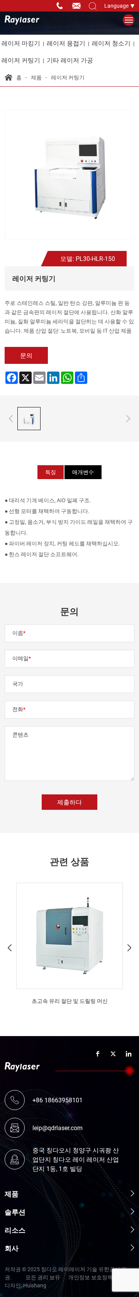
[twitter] (113, 1053)
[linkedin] (128, 1053)
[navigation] (129, 20)
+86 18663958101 (61, 6)
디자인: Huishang (25, 1285)
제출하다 (69, 802)
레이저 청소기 (111, 43)
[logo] (22, 20)
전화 (17, 709)
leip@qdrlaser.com (78, 6)
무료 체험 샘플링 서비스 (6, 6)
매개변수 (83, 472)
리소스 (15, 1230)
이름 (17, 632)
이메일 (20, 658)
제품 (36, 77)
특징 (50, 472)
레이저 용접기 (66, 43)
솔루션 (15, 1211)
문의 (26, 355)
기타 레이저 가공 (70, 60)
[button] (9, 948)
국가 (17, 683)
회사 (12, 1248)
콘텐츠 (20, 734)
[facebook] (97, 1053)
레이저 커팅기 (68, 77)
